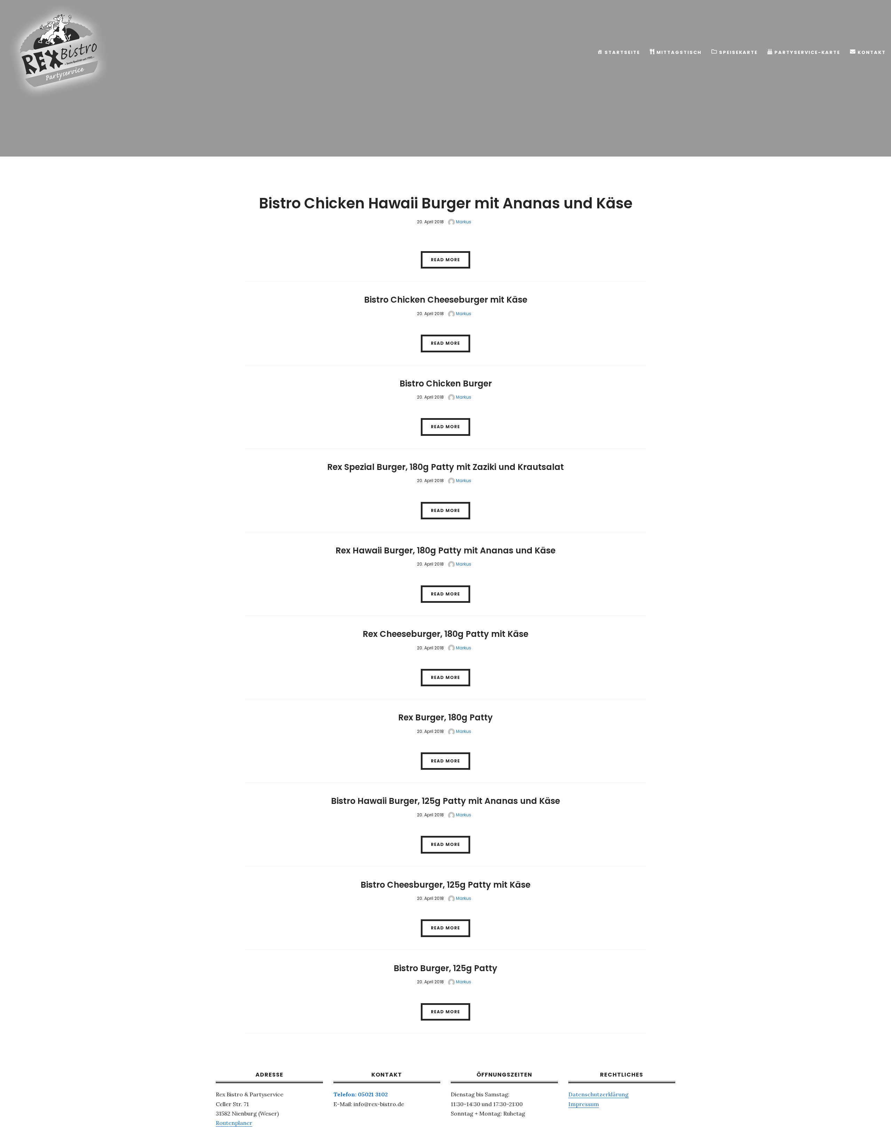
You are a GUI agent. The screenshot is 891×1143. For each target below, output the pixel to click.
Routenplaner (234, 1122)
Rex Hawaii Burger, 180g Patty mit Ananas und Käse (445, 550)
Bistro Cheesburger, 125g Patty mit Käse (445, 884)
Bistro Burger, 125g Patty (445, 968)
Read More (445, 260)
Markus (463, 222)
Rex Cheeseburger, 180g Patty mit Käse (445, 634)
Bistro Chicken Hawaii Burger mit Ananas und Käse (445, 203)
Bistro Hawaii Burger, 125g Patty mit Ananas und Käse (445, 801)
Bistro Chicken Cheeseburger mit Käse (445, 299)
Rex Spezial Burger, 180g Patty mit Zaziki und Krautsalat (445, 467)
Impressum (583, 1104)
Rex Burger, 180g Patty (445, 717)
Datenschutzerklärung (598, 1094)
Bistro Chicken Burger (446, 383)
